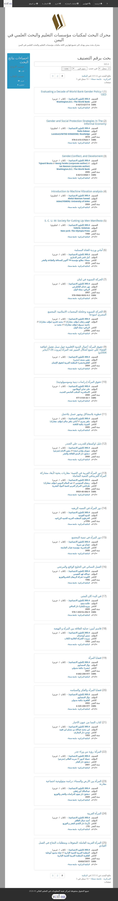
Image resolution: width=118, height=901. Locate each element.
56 (19, 71)
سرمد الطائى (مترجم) (67, 758)
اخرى (57, 3)
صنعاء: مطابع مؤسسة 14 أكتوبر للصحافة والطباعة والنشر (66, 260)
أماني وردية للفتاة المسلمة (88, 250)
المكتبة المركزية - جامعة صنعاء (79, 107)
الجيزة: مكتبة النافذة (81, 424)
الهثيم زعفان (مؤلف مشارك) (78, 321)
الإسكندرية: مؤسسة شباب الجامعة (75, 547)
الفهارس (86, 3)
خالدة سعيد (85, 603)
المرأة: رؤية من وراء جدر (88, 751)
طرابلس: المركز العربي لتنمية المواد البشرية (71, 485)
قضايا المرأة (94, 657)
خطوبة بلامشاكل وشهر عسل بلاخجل (81, 414)
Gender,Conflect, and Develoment (82, 156)
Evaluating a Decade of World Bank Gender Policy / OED (73, 93)
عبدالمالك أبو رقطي (81, 791)
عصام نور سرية (83, 544)
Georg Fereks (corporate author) (71, 163)
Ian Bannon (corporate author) (74, 166)
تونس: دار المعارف (82, 732)
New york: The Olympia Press (75, 230)
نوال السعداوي (84, 665)
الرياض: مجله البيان (82, 327)
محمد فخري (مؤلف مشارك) (51, 321)
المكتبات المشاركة (71, 3)
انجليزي (21, 85)
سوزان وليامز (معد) (81, 450)
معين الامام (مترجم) (61, 450)
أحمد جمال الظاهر (82, 820)
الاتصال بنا (45, 3)
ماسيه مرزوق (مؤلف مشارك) (77, 324)
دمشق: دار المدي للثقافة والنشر (76, 453)
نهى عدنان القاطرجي (81, 286)
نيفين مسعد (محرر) (81, 359)
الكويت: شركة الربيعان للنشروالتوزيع (74, 576)
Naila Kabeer (83, 131)
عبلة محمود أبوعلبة (54, 852)
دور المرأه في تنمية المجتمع (86, 537)
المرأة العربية (94, 813)
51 (19, 81)
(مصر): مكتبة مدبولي (81, 668)
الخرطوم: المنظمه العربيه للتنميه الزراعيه (72, 518)
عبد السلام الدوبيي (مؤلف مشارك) (58, 483)
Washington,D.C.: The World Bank (73, 101)
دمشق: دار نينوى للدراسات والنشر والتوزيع (72, 794)
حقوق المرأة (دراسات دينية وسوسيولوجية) (79, 381)
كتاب (22, 71)
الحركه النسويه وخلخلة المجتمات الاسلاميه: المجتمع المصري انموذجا (77, 313)
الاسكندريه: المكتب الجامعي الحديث (75, 392)
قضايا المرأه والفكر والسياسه (85, 690)
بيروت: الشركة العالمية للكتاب (77, 638)
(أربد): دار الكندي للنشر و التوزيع (76, 823)
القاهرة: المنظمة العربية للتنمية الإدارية (73, 855)
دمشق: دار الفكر (83, 761)
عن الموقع (32, 3)
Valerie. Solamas (82, 228)
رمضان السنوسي (82, 483)
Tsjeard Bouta (45, 163)
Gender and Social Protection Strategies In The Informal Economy (76, 122)
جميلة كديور (85, 758)
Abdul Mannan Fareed (79, 198)
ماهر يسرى (85, 421)
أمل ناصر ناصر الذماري (80, 257)
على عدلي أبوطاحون (81, 389)
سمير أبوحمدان (83, 635)
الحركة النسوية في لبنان (90, 279)
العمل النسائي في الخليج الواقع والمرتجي (79, 566)
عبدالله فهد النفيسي (81, 574)
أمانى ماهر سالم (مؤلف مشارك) (63, 421)
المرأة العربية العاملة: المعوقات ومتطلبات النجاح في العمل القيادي (72, 844)
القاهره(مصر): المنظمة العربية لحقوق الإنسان (71, 362)
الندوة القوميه (84, 515)
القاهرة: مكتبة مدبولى (81, 700)
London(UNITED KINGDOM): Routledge (70, 134)
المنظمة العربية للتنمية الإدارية (77, 852)
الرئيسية (97, 3)
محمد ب (58, 324)
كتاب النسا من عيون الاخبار (87, 722)
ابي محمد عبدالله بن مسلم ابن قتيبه (74, 729)
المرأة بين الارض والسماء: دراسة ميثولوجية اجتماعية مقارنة (76, 782)
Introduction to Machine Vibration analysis (77, 191)
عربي (22, 81)
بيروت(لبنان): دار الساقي (79, 606)
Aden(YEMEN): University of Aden (73, 201)
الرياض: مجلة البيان (82, 289)
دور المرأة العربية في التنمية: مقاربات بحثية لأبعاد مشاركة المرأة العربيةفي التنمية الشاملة (73, 474)
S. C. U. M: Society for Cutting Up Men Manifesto (74, 220)
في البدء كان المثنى (91, 596)
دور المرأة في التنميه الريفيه (86, 508)
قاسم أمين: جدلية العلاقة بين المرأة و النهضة (77, 628)
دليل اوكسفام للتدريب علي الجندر (83, 443)
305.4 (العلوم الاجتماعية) (79, 98)
